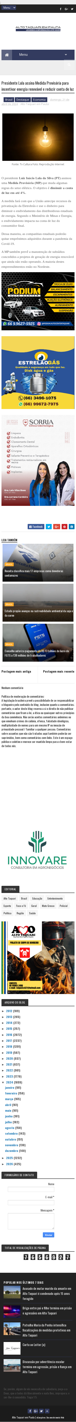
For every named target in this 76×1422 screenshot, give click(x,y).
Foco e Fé (21, 906)
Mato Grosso (48, 906)
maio (8, 1110)
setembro (12, 1133)
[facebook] (60, 9)
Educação (37, 898)
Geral (34, 906)
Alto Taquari (10, 898)
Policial (64, 906)
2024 (10, 1082)
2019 (9, 1052)
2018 (9, 1046)
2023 (10, 1076)
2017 (9, 1040)
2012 (9, 1011)
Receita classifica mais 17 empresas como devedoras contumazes (34, 573)
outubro (11, 1139)
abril (8, 1104)
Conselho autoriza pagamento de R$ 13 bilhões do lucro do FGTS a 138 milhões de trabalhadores (37, 653)
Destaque (22, 99)
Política (7, 913)
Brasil (8, 99)
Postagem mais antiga (16, 671)
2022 (10, 1070)
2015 (9, 1028)
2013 (9, 1016)
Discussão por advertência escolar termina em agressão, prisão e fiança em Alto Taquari (47, 1366)
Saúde (32, 913)
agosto (10, 1127)
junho (9, 1116)
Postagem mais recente (58, 671)
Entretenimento (55, 898)
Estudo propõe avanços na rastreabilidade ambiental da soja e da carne (39, 613)
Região (20, 913)
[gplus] (66, 9)
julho (9, 1122)
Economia (39, 99)
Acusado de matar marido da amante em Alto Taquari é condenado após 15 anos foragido (47, 1293)
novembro (12, 1145)
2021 (9, 1064)
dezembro (12, 1150)
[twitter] (72, 9)
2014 (9, 1022)
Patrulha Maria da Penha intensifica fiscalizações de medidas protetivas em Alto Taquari (46, 1330)
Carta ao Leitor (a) (34, 1344)
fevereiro (11, 1093)
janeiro (10, 1087)
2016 (9, 1034)
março (9, 1099)
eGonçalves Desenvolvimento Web (50, 1417)
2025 (10, 1157)
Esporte (7, 906)
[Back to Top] (47, 1411)
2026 (10, 1164)
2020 (10, 1058)
